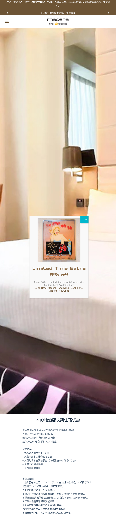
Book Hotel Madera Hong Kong (52, 287)
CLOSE (84, 219)
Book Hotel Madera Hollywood (66, 289)
